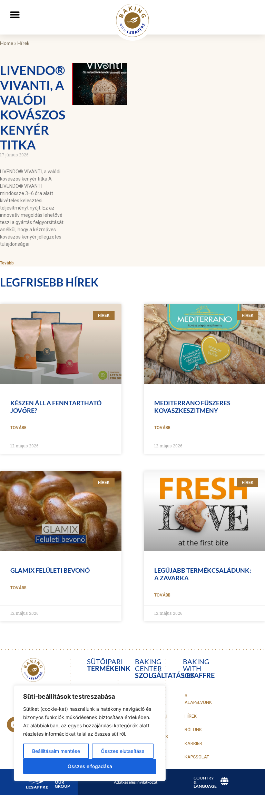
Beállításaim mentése (56, 751)
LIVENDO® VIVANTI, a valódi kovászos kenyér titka (32, 107)
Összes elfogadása (90, 766)
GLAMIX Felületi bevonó (50, 570)
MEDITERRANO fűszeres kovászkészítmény (192, 406)
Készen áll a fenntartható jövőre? (55, 406)
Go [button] (246, 27)
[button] (14, 14)
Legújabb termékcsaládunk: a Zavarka (202, 574)
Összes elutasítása (123, 751)
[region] (90, 733)
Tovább (7, 263)
